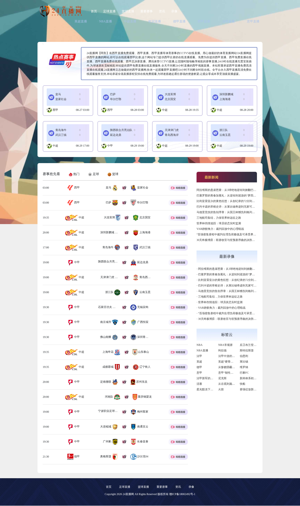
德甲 (76, 456)
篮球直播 (128, 11)
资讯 (162, 11)
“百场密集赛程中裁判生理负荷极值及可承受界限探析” (230, 234)
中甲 (110, 145)
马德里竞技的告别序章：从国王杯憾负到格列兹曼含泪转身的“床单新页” (241, 212)
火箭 (221, 389)
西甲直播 (204, 21)
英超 (199, 361)
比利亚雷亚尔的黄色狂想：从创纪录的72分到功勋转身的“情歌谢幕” (238, 201)
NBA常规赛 (225, 344)
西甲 (55, 109)
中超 (165, 109)
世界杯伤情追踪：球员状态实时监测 (219, 223)
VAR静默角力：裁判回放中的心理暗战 (220, 228)
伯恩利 (244, 356)
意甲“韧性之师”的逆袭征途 (234, 372)
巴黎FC (244, 372)
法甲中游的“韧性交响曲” (233, 356)
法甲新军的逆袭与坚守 (210, 378)
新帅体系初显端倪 (251, 378)
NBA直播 (105, 21)
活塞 (199, 383)
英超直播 (80, 21)
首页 (94, 11)
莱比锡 (244, 361)
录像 (174, 11)
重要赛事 (146, 11)
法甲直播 (228, 21)
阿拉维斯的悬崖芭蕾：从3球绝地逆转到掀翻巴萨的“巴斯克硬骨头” (237, 189)
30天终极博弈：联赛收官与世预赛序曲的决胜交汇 (227, 239)
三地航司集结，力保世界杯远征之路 (219, 217)
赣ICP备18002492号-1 (182, 494)
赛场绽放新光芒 (249, 389)
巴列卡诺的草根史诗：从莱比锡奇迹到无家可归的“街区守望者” (235, 206)
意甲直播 (253, 21)
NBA (200, 344)
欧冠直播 (154, 21)
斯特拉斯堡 (247, 350)
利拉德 (222, 350)
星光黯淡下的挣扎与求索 (212, 389)
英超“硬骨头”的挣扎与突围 (234, 361)
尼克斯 (222, 378)
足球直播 (109, 11)
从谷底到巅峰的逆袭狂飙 (233, 383)
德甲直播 (179, 21)
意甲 (199, 372)
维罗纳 (244, 367)
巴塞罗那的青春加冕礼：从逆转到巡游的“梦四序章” (228, 195)
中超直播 (130, 21)
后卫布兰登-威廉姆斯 (253, 344)
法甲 (199, 356)
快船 (242, 383)
